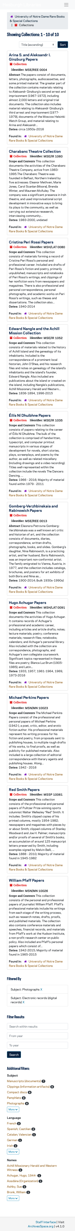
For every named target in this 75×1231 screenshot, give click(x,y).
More (12, 1109)
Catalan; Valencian (19, 1134)
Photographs (16, 1103)
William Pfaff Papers (26, 880)
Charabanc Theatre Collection (35, 151)
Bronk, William (16, 1192)
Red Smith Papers (24, 789)
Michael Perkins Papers (29, 697)
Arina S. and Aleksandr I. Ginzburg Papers (30, 56)
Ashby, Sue (14, 1186)
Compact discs (17, 1092)
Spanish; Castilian (19, 1129)
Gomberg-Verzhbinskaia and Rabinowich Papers (33, 508)
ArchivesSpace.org (40, 1226)
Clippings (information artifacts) (28, 1086)
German (12, 1140)
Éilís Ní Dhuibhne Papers (30, 415)
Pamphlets (14, 1098)
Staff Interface (46, 1222)
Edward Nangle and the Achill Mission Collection (34, 330)
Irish (10, 1145)
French (12, 1123)
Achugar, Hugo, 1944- (22, 1175)
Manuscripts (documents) (24, 1081)
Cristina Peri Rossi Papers (31, 241)
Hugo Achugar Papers (27, 602)
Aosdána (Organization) (23, 1181)
